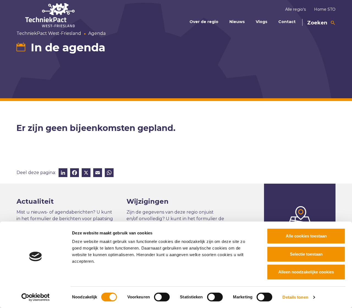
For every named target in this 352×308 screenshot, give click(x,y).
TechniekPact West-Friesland (48, 33)
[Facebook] (74, 173)
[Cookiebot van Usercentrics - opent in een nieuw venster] (36, 297)
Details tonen (295, 297)
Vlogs (261, 21)
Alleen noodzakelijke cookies (306, 272)
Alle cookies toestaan (306, 236)
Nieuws (237, 21)
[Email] (97, 173)
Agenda (97, 33)
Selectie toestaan (306, 254)
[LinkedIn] (63, 173)
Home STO (325, 9)
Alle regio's (295, 9)
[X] (86, 173)
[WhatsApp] (109, 173)
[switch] (162, 297)
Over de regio (203, 21)
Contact (287, 21)
